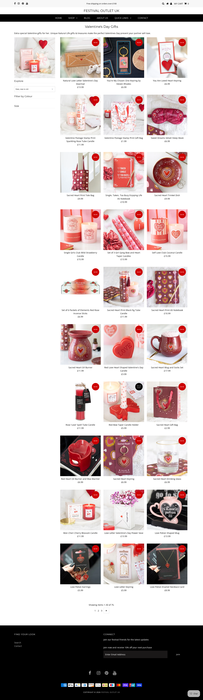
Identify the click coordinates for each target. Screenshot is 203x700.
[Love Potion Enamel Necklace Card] (167, 564)
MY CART (181, 3)
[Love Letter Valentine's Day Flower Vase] (123, 510)
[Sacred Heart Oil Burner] (80, 344)
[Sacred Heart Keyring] (123, 456)
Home (58, 18)
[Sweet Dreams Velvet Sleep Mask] (167, 115)
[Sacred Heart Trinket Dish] (167, 172)
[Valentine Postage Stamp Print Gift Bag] (123, 115)
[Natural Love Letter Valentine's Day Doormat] (80, 57)
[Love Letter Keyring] (123, 564)
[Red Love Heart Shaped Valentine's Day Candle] (123, 344)
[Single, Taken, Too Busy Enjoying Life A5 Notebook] (123, 172)
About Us (102, 18)
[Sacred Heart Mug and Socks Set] (167, 344)
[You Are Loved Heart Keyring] (167, 57)
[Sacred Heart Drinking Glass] (167, 456)
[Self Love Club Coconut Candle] (167, 229)
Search (17, 642)
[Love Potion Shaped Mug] (167, 510)
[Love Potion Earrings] (80, 564)
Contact (143, 18)
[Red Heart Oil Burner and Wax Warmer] (80, 456)
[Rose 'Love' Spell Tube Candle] (80, 401)
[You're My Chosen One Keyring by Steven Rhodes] (123, 57)
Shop (71, 18)
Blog (87, 18)
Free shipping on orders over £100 (101, 3)
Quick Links (121, 18)
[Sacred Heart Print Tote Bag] (80, 172)
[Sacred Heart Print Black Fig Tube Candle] (123, 287)
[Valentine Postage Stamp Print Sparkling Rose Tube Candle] (80, 115)
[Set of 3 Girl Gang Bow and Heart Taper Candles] (123, 229)
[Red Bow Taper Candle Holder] (123, 401)
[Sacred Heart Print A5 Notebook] (167, 287)
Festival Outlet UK (101, 11)
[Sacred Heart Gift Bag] (167, 401)
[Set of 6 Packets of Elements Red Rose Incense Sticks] (80, 287)
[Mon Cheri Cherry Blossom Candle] (80, 510)
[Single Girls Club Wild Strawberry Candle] (80, 229)
